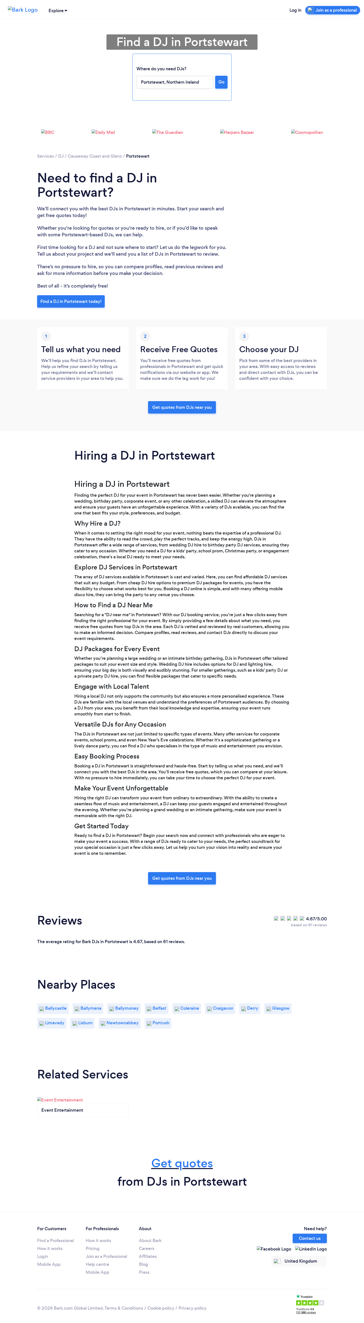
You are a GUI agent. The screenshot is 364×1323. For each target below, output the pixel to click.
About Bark (150, 1241)
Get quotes (182, 1163)
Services (45, 156)
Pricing (93, 1248)
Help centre (97, 1264)
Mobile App (49, 1264)
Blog (143, 1264)
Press (144, 1272)
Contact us (310, 1238)
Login (42, 1256)
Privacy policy (193, 1308)
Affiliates (148, 1256)
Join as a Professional (106, 1256)
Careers (146, 1248)
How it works (50, 1248)
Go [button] (221, 82)
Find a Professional (55, 1241)
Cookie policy (160, 1308)
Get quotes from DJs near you (182, 407)
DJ (61, 156)
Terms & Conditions (123, 1308)
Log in (295, 10)
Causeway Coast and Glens (95, 156)
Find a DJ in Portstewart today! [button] (71, 301)
